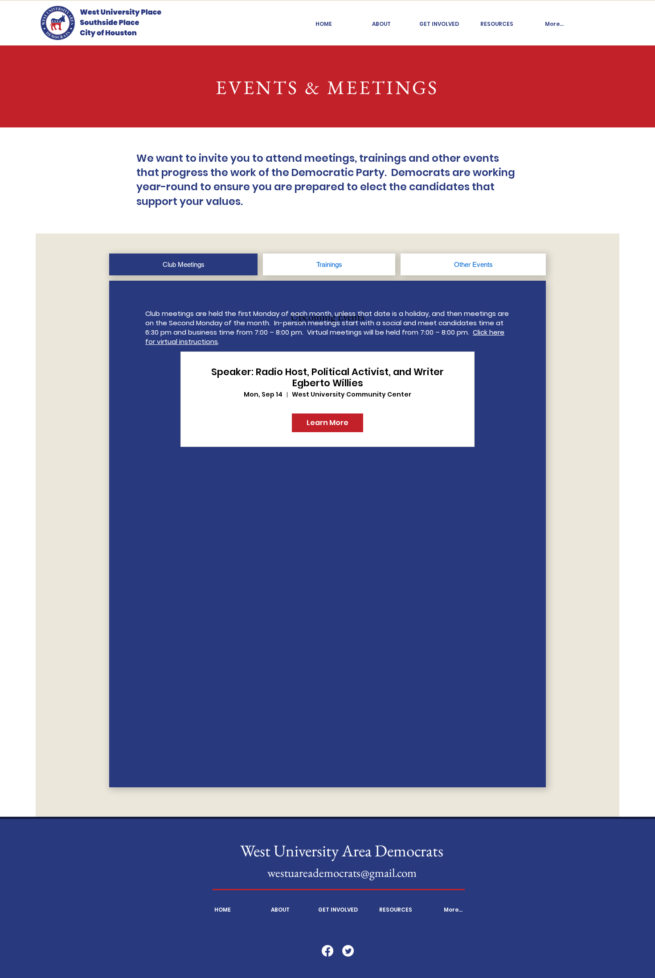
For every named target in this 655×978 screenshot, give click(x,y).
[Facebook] (327, 951)
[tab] (183, 264)
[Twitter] (348, 951)
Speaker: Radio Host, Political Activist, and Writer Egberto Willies (327, 377)
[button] (381, 23)
